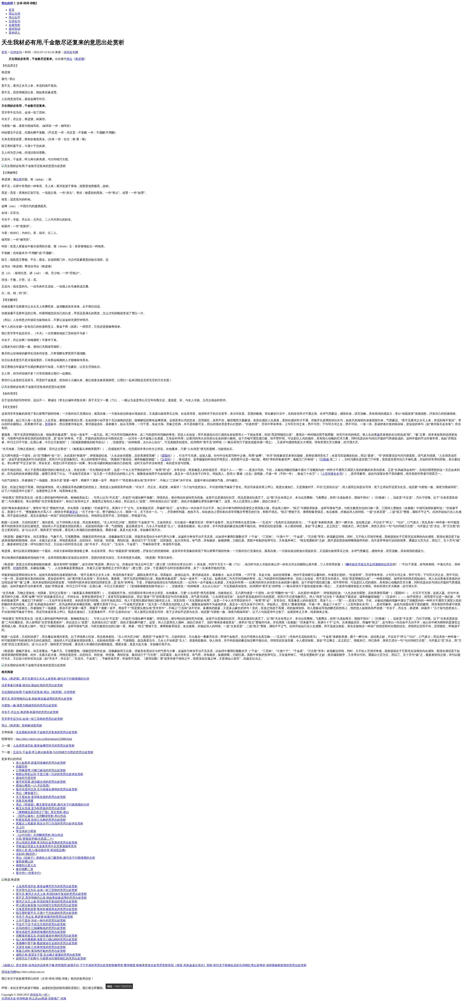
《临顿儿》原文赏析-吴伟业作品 (22, 965)
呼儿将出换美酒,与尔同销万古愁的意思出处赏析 (46, 905)
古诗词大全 (8, 998)
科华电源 (22, 998)
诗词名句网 (71, 52)
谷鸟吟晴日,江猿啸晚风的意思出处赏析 (41, 928)
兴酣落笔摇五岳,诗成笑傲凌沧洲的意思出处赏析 (46, 935)
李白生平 (14, 17)
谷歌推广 (54, 998)
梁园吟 (166, 455)
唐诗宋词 (14, 28)
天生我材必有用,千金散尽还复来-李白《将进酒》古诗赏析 (38, 692)
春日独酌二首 (24, 869)
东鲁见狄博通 (24, 800)
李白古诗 (14, 13)
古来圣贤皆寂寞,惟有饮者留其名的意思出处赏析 (46, 909)
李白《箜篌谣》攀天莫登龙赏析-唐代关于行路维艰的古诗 (52, 804)
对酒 (16, 568)
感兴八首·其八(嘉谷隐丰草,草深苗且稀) (41, 850)
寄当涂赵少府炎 (26, 831)
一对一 (45, 994)
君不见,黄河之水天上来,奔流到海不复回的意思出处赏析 (51, 893)
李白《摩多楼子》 (27, 793)
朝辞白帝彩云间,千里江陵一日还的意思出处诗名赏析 (49, 774)
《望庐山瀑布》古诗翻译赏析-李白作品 (41, 815)
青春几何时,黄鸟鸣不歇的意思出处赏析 (41, 950)
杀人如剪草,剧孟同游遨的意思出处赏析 (41, 762)
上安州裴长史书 (332, 473)
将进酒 (79, 58)
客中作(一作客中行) (28, 872)
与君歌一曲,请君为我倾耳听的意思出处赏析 (29, 705)
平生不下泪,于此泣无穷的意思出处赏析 (41, 924)
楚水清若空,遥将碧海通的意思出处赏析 (41, 931)
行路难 (324, 459)
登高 (48, 424)
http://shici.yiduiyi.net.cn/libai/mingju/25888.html (44, 738)
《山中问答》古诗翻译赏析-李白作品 (39, 834)
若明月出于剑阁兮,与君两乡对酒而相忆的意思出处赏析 (51, 958)
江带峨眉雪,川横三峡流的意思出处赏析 (41, 770)
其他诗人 (14, 32)
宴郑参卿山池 (24, 861)
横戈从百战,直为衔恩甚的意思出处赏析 (41, 808)
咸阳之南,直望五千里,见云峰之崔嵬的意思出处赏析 (48, 954)
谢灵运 (73, 511)
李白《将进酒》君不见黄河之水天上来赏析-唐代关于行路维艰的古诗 (45, 678)
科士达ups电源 (38, 998)
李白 (69, 58)
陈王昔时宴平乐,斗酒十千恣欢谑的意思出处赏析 (46, 912)
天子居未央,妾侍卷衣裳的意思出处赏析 (41, 796)
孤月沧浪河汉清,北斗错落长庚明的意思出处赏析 (46, 789)
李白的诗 (7, 3)
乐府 (19, 179)
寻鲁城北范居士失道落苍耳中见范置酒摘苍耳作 (46, 846)
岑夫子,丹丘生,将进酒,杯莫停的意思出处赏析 (30, 712)
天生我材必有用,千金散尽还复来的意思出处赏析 (46, 732)
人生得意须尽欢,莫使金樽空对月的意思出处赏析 (44, 745)
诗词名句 (35, 994)
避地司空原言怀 (26, 777)
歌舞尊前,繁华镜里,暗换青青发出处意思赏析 (140, 965)
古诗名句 (14, 21)
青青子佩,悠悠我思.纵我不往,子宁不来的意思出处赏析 (77, 965)
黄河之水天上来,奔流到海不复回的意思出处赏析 (46, 901)
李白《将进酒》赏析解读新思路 (21, 725)
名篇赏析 (14, 25)
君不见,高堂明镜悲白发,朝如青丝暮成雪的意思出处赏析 (36, 698)
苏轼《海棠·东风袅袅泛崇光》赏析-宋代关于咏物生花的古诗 (206, 965)
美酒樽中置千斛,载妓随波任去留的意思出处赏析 (46, 943)
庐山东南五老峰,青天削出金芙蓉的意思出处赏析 (46, 842)
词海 (63, 998)
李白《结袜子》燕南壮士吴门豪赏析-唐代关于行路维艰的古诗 (55, 857)
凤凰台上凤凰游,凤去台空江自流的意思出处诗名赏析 (49, 823)
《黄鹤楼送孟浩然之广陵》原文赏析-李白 (42, 812)
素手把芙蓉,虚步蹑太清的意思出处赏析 (41, 781)
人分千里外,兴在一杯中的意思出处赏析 (41, 920)
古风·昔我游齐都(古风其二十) (34, 838)
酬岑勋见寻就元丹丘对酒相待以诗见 (369, 564)
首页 (11, 9)
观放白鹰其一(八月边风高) (33, 785)
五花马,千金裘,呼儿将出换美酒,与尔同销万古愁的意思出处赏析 (53, 752)
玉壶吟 (166, 459)
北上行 (20, 827)
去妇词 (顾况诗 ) (26, 853)
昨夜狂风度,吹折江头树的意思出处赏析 (41, 819)
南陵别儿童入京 (26, 865)
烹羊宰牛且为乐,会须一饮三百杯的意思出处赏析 (32, 718)
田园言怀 (21, 766)
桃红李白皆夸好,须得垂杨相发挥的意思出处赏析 (276, 965)
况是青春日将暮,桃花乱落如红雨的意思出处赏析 (32, 685)
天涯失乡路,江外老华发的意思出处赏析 (41, 947)
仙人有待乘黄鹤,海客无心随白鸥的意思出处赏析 (46, 939)
